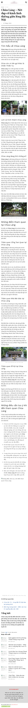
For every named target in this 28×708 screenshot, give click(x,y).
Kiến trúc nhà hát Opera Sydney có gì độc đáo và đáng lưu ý (17, 668)
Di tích (6, 7)
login (6, 632)
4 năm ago (12, 641)
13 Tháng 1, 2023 (7, 23)
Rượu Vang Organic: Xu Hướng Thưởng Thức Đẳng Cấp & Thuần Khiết (17, 660)
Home (2, 7)
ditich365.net (15, 704)
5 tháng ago (12, 663)
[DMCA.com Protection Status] (5, 706)
